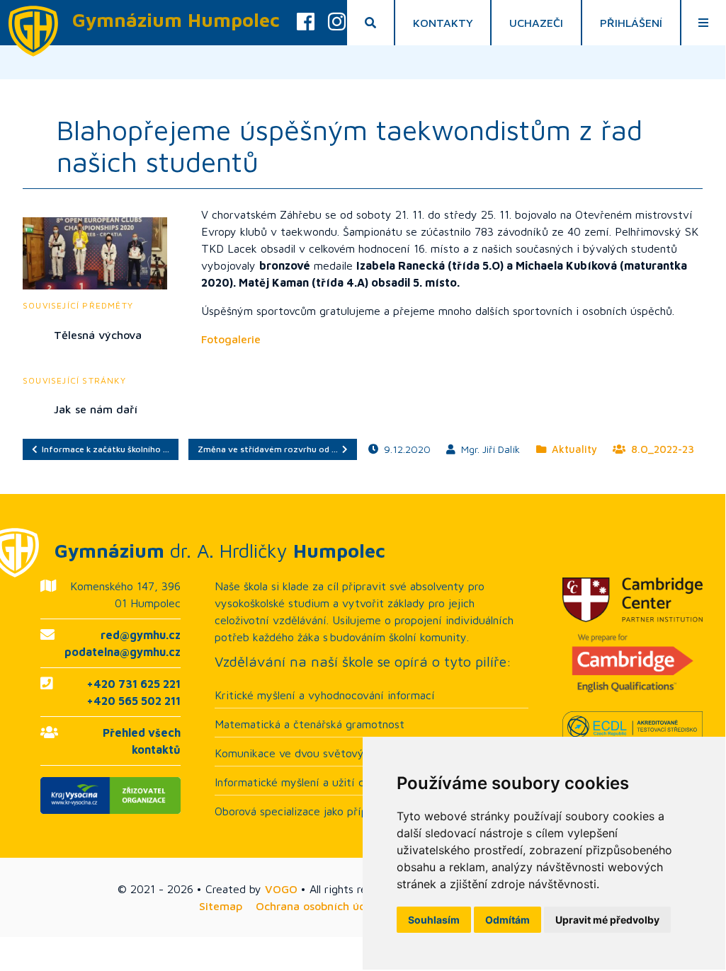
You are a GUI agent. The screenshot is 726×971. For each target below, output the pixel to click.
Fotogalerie (231, 339)
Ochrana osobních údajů (319, 906)
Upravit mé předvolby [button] (607, 920)
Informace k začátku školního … (103, 449)
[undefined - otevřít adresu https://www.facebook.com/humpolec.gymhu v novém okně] (305, 22)
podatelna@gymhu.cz (122, 651)
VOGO (281, 889)
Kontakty (443, 22)
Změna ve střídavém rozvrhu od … (270, 449)
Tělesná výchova (98, 334)
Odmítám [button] (507, 920)
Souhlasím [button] (434, 920)
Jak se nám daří (95, 409)
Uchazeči (536, 22)
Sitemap (220, 906)
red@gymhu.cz (141, 634)
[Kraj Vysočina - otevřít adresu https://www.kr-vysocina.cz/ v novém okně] (110, 795)
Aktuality (571, 449)
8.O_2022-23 (659, 449)
